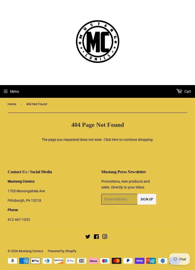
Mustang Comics (31, 251)
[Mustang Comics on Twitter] (87, 237)
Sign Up (147, 199)
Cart (187, 91)
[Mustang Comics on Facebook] (96, 237)
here (115, 140)
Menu (14, 91)
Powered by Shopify (62, 251)
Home (12, 104)
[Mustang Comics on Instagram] (104, 237)
